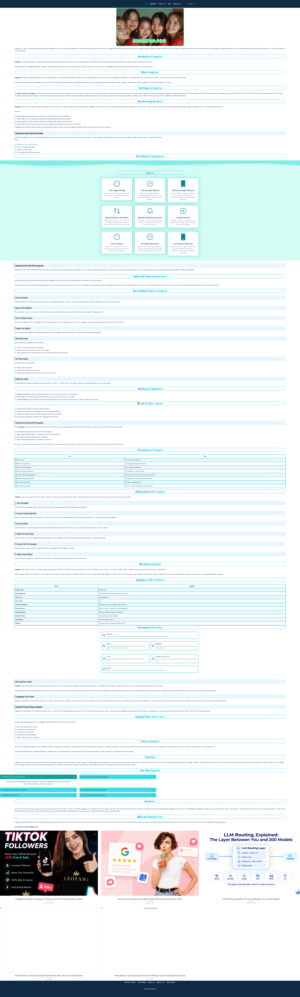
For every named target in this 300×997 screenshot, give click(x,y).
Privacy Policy (130, 982)
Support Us (191, 4)
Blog (169, 4)
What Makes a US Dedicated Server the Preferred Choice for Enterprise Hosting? (150, 975)
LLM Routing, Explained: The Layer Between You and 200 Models (251, 899)
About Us (151, 982)
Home (146, 4)
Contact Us (177, 4)
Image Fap (162, 4)
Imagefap (153, 4)
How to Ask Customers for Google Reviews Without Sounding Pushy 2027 (150, 899)
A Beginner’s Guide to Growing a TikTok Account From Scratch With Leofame (48, 899)
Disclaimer (142, 982)
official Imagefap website (30, 144)
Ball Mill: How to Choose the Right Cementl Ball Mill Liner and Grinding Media (49, 975)
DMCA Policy (171, 982)
